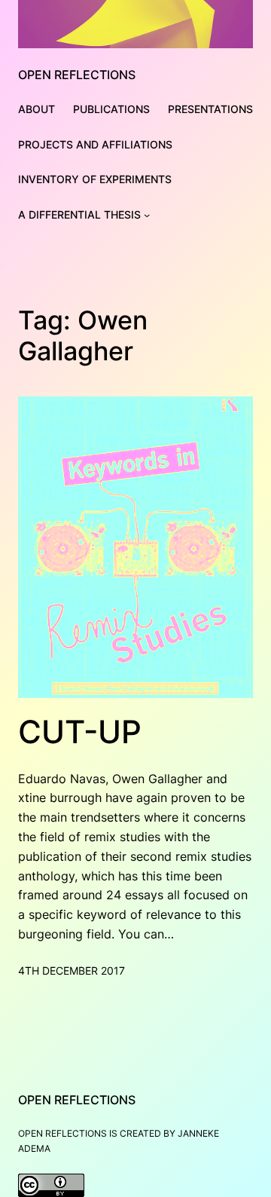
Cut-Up (80, 732)
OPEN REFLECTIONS (77, 74)
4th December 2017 (71, 970)
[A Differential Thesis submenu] (147, 215)
